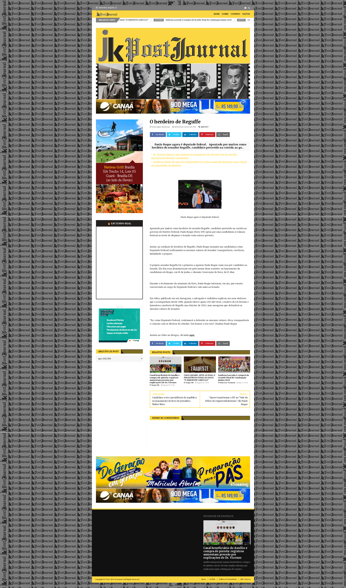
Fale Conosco (245, 579)
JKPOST (160, 20)
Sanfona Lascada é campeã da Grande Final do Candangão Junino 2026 (118, 20)
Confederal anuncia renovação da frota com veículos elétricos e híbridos (200, 20)
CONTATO (235, 14)
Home (203, 579)
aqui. (192, 335)
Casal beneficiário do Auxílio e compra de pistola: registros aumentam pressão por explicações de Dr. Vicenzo (225, 552)
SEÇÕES (246, 14)
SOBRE (225, 14)
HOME (217, 14)
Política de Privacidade (228, 579)
